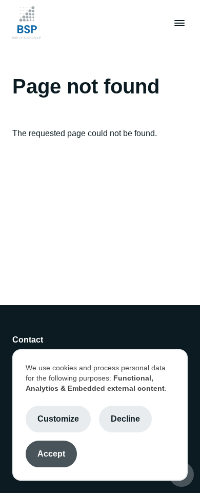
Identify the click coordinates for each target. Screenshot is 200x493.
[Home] (26, 22)
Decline (125, 418)
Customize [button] (58, 418)
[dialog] (100, 415)
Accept (51, 453)
